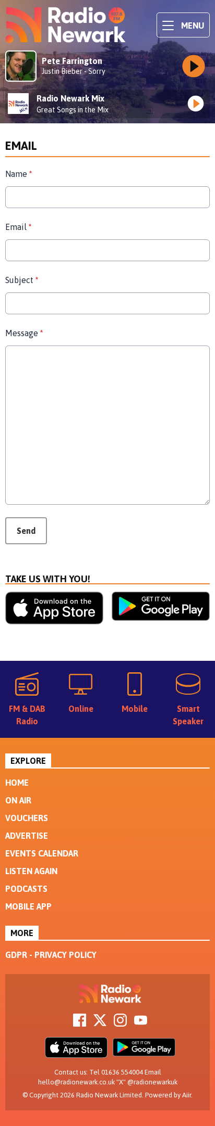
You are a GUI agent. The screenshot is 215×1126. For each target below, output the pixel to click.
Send (26, 530)
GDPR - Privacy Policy (51, 954)
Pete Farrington (72, 61)
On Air (18, 800)
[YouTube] (140, 1023)
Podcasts (26, 888)
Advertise (26, 835)
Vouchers (26, 818)
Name (18, 173)
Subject (21, 280)
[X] (99, 1023)
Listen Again (31, 871)
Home (17, 782)
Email (18, 227)
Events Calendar (41, 853)
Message (24, 333)
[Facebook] (79, 1023)
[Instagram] (120, 1023)
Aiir (186, 1095)
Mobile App (28, 906)
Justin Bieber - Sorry (73, 71)
